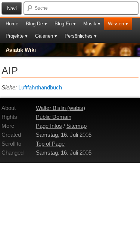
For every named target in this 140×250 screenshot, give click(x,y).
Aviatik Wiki (21, 50)
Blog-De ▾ (36, 23)
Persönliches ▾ (81, 36)
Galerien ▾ (46, 36)
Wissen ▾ (118, 23)
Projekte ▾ (17, 36)
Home (12, 23)
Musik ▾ (91, 23)
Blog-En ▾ (65, 23)
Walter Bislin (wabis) (60, 108)
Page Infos (49, 126)
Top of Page (50, 143)
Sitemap (76, 126)
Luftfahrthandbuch (40, 87)
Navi (12, 8)
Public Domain (53, 117)
